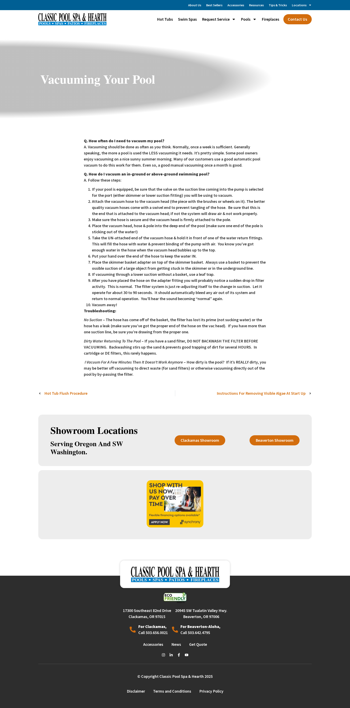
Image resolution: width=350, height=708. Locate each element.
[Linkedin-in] (171, 655)
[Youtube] (186, 655)
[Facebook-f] (179, 655)
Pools (246, 19)
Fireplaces (270, 19)
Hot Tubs (165, 19)
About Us (194, 5)
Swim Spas (187, 19)
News (176, 644)
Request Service (216, 19)
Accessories (235, 5)
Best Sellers (214, 5)
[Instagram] (163, 655)
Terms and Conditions (172, 691)
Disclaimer (136, 691)
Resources (256, 5)
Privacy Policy (211, 691)
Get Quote (198, 644)
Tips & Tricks (278, 5)
